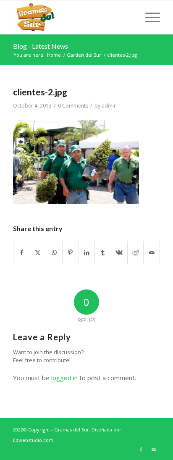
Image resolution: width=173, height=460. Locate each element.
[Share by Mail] (152, 252)
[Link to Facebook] (141, 449)
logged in (64, 377)
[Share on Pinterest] (71, 252)
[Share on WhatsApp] (54, 252)
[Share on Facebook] (21, 252)
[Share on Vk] (119, 252)
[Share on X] (38, 252)
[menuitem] (148, 17)
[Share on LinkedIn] (87, 252)
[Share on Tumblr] (103, 252)
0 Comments (73, 105)
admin (109, 105)
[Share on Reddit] (136, 252)
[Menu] (148, 17)
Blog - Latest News (40, 46)
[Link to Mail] (153, 449)
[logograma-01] (72, 17)
